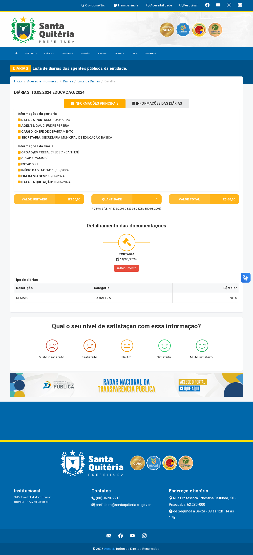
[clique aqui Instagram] (144, 535)
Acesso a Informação (43, 81)
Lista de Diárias (89, 81)
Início (18, 81)
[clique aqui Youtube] (132, 535)
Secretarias (67, 53)
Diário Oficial (85, 53)
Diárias (68, 81)
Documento (127, 268)
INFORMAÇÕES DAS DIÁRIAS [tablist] (158, 103)
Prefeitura (48, 53)
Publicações (150, 53)
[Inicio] (16, 53)
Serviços (119, 53)
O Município (30, 53)
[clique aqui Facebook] (120, 535)
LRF (133, 53)
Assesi (109, 549)
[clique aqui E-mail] (109, 535)
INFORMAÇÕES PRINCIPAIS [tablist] (96, 103)
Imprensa (102, 53)
